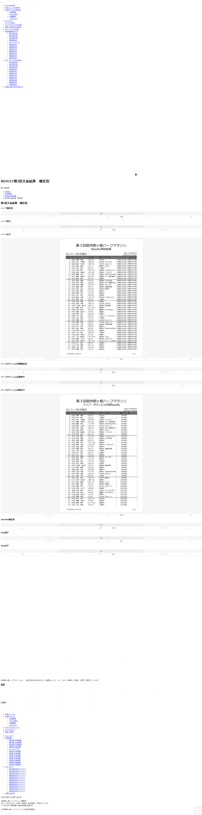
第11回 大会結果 (15, 742)
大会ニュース (12, 8)
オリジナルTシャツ (12, 727)
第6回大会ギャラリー (17, 780)
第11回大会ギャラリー (17, 771)
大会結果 (11, 31)
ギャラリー (13, 60)
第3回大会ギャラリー (17, 787)
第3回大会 (13, 53)
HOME (7, 192)
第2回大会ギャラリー (17, 789)
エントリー (12, 29)
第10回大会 (13, 38)
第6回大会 (13, 47)
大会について (13, 10)
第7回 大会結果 (15, 751)
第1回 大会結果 (15, 764)
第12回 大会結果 (15, 740)
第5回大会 (13, 49)
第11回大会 (13, 36)
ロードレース (14, 42)
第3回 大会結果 (10, 196)
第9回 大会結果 (15, 747)
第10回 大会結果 (15, 744)
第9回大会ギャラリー (17, 775)
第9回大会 (13, 40)
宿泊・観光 (13, 27)
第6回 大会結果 (15, 753)
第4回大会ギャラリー (17, 784)
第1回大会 (13, 58)
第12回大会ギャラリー (17, 769)
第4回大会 (13, 51)
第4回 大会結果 (15, 758)
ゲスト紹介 (13, 14)
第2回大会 (13, 56)
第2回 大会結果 (15, 762)
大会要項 (12, 12)
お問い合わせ (14, 87)
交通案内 (12, 16)
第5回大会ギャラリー (17, 782)
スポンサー (13, 19)
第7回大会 (13, 45)
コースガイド (13, 25)
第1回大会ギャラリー (17, 791)
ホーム (10, 5)
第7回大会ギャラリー (17, 778)
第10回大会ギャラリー (17, 773)
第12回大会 (13, 34)
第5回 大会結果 (15, 756)
